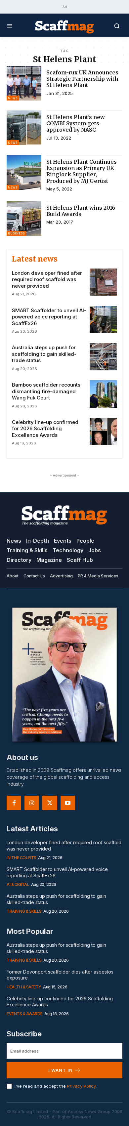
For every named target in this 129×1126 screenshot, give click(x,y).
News (13, 98)
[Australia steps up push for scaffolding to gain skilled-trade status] (103, 356)
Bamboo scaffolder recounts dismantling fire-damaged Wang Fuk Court (46, 391)
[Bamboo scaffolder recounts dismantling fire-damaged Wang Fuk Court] (103, 394)
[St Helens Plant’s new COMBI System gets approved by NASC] (24, 127)
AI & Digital (18, 884)
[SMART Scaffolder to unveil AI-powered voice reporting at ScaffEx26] (103, 319)
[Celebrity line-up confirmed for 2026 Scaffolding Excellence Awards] (103, 431)
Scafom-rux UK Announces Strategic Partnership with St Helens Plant (82, 78)
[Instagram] (31, 803)
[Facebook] (14, 803)
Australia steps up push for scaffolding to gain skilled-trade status (44, 353)
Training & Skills (24, 911)
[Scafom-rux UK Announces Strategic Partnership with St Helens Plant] (24, 83)
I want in (60, 1070)
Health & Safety (24, 986)
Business (16, 233)
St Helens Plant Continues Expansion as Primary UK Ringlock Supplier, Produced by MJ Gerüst (81, 171)
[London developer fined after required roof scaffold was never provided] (103, 282)
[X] (49, 803)
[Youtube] (68, 803)
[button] (108, 25)
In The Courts (21, 857)
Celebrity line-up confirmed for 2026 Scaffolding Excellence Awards (45, 428)
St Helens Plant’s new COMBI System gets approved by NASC (75, 123)
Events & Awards (25, 1013)
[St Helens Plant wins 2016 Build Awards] (24, 218)
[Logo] (64, 26)
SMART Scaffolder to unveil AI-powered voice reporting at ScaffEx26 (49, 316)
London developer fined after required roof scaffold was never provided (47, 279)
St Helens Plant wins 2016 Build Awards (80, 210)
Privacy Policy (81, 1086)
